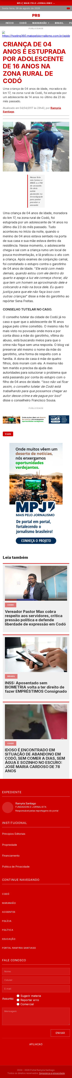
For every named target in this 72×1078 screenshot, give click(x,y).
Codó (23, 23)
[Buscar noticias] (68, 8)
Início (10, 23)
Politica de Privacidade (16, 866)
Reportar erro (29, 1000)
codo (10, 605)
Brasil (59, 23)
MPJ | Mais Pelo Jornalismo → (36, 3)
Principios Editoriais (13, 833)
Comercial (27, 1004)
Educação (8, 939)
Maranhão (39, 23)
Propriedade (9, 844)
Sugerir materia (30, 996)
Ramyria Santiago (25, 803)
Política (7, 929)
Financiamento (11, 855)
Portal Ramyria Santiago (19, 947)
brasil (11, 676)
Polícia (7, 921)
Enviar (60, 1032)
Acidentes (8, 911)
